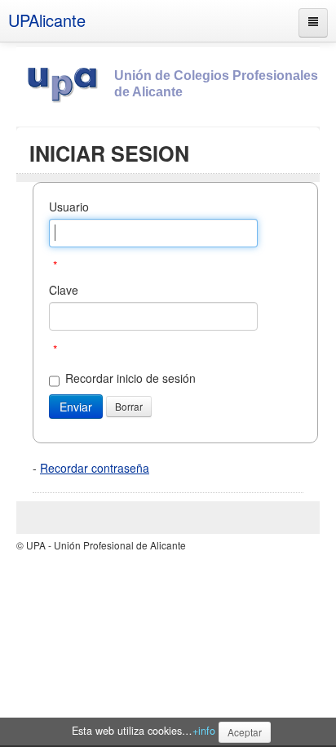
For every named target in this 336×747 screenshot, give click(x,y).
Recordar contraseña (94, 468)
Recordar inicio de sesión (130, 378)
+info (203, 730)
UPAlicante (47, 20)
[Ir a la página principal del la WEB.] (65, 81)
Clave (63, 290)
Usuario (69, 206)
